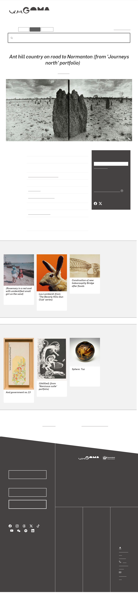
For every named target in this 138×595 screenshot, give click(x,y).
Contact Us (124, 573)
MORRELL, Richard (81, 377)
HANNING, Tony (79, 370)
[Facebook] (95, 203)
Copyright (42, 590)
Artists (110, 20)
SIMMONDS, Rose (14, 295)
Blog (66, 538)
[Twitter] (100, 203)
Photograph (34, 187)
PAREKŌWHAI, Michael (50, 301)
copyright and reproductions (94, 422)
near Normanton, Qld (38, 210)
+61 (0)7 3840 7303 (123, 562)
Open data (68, 525)
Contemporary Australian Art (42, 173)
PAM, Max (63, 72)
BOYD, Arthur (45, 390)
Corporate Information (61, 590)
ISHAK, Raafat (12, 396)
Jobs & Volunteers (13, 590)
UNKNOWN (77, 287)
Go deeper (124, 20)
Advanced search (122, 28)
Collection (27, 18)
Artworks (97, 20)
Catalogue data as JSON (106, 190)
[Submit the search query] (9, 38)
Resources (46, 29)
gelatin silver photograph (40, 194)
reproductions (48, 422)
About (67, 541)
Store (66, 534)
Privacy (29, 590)
